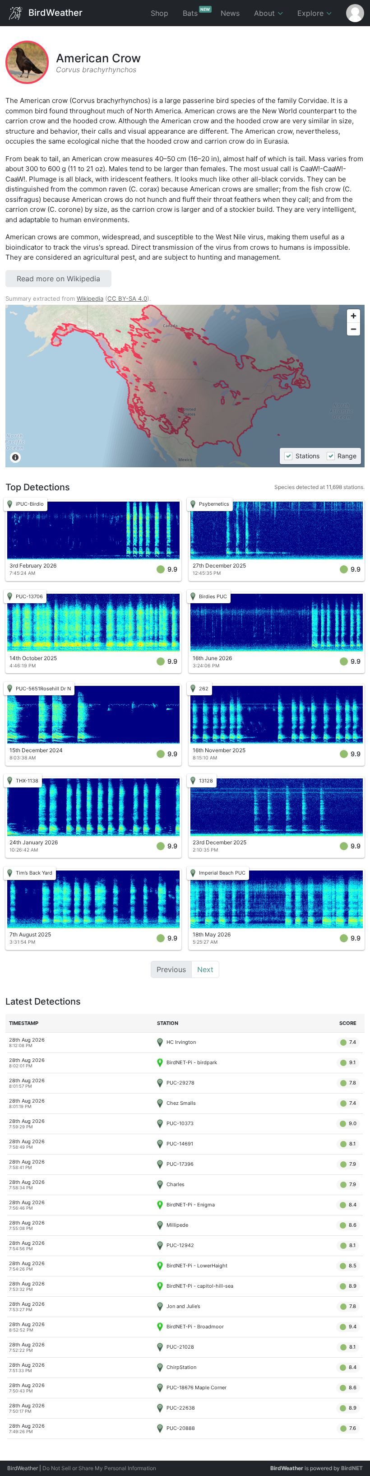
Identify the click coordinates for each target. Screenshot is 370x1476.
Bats (196, 12)
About (265, 13)
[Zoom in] (353, 315)
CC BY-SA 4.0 (127, 298)
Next (205, 969)
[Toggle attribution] (15, 457)
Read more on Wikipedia (58, 278)
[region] (185, 386)
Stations (307, 456)
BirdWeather (54, 12)
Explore (311, 13)
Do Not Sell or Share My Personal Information (99, 1468)
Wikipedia (90, 298)
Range (347, 456)
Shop (159, 13)
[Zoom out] (353, 328)
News (230, 13)
